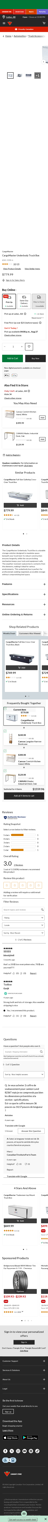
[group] (15, 1301)
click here (28, 465)
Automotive (20, 36)
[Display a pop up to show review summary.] (23, 1312)
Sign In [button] (24, 1342)
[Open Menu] (4, 23)
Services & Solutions (11, 1370)
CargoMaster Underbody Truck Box (20, 255)
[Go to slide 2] (19, 75)
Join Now (24, 1351)
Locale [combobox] (6, 925)
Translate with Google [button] (15, 1125)
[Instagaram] (18, 1451)
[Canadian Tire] (6, 11)
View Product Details (12, 269)
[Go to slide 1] (10, 75)
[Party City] (42, 11)
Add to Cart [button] (12, 358)
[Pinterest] (31, 1451)
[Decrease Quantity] (4, 346)
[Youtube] (24, 1451)
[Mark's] (31, 11)
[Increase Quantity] (21, 346)
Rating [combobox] (6, 918)
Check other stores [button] (12, 335)
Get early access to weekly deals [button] (22, 1519)
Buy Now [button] (35, 358)
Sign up (8, 1412)
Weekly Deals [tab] (9, 633)
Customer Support (10, 1361)
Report (33, 973)
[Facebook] (5, 1451)
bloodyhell (8, 955)
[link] (11, 264)
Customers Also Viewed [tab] (29, 633)
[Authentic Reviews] (15, 818)
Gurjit (6, 988)
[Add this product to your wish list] (29, 346)
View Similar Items (32, 269)
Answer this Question (31, 1131)
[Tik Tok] (37, 1451)
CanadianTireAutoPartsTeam (21, 1154)
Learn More (8, 1430)
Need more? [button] (37, 318)
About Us (6, 1379)
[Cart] (44, 23)
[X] (12, 1451)
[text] (22, 677)
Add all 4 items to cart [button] (24, 796)
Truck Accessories (37, 36)
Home (8, 36)
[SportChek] (19, 11)
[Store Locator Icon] (3, 17)
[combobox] (25, 933)
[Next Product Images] (43, 61)
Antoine (9, 1115)
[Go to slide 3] (28, 75)
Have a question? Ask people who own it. (21, 1046)
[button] (24, 314)
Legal (5, 1389)
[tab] (9, 301)
